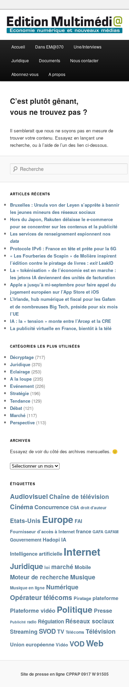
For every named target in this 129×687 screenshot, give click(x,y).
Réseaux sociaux (89, 621)
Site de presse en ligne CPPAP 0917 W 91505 (65, 674)
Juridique (20, 60)
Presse (103, 610)
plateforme (105, 598)
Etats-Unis (25, 520)
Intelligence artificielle (36, 553)
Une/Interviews (87, 47)
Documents (49, 60)
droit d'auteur (93, 508)
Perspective (22, 422)
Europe (57, 519)
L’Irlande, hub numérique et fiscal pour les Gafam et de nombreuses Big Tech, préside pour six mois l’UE (64, 306)
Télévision (101, 631)
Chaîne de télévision (79, 496)
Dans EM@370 (49, 47)
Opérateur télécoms (41, 597)
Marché (17, 415)
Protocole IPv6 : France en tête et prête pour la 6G (63, 248)
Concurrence (51, 507)
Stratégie (19, 393)
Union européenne (32, 644)
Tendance (20, 400)
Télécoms (75, 632)
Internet (82, 551)
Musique (82, 576)
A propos (57, 74)
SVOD (47, 631)
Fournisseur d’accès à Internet (42, 531)
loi (47, 567)
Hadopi (51, 539)
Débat (16, 408)
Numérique (62, 586)
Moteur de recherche (39, 577)
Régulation (51, 621)
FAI (78, 520)
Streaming (23, 631)
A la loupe (21, 378)
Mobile (83, 567)
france (83, 531)
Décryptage (22, 357)
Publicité (18, 621)
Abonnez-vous (25, 74)
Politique (75, 609)
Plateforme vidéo (32, 610)
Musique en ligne (27, 588)
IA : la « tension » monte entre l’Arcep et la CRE (60, 321)
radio (31, 621)
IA (63, 539)
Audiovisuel (29, 496)
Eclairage (20, 371)
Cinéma (21, 506)
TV (60, 631)
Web (95, 643)
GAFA (98, 532)
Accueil (18, 47)
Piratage (82, 598)
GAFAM (111, 531)
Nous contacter (84, 60)
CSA (74, 507)
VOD (77, 643)
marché (62, 566)
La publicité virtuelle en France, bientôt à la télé (60, 328)
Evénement (22, 386)
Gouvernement (25, 539)
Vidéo (62, 644)
